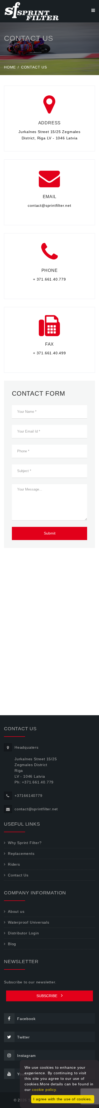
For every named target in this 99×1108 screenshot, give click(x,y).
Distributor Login (23, 933)
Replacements (21, 853)
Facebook (26, 1019)
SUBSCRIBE (47, 996)
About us (16, 911)
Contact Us (18, 875)
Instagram (26, 1055)
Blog (12, 944)
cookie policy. (44, 1089)
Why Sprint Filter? (24, 843)
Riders (14, 864)
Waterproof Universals (28, 922)
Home (10, 67)
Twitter (23, 1037)
